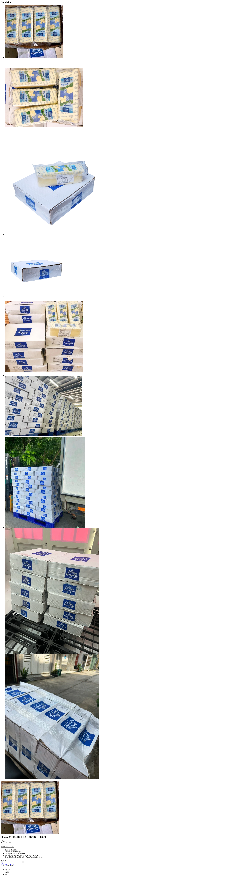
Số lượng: (4, 860)
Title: (2, 845)
